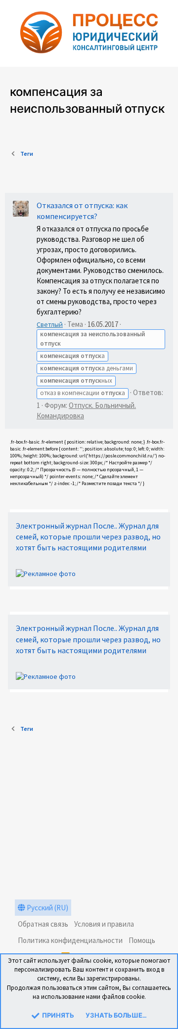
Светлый (50, 324)
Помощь (142, 940)
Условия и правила (104, 924)
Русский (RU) (46, 907)
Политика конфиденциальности (70, 940)
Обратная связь (43, 924)
